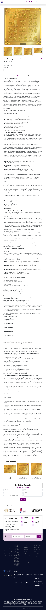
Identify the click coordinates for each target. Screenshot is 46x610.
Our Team (26, 553)
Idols (9, 553)
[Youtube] (6, 575)
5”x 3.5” (10, 69)
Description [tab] (20, 75)
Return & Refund (37, 553)
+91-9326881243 (37, 585)
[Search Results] (24, 2)
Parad (4, 555)
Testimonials (26, 557)
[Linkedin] (11, 575)
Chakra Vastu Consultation (16, 561)
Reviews (25, 560)
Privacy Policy (36, 547)
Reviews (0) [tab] (26, 75)
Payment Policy (37, 551)
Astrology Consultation (16, 558)
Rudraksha (5, 546)
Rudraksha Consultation (16, 549)
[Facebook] (4, 575)
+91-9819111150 (40, 576)
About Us (25, 545)
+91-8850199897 (28, 583)
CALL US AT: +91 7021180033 (23, 487)
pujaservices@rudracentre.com (39, 583)
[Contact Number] (26, 2)
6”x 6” (19, 69)
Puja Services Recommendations (17, 555)
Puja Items (10, 549)
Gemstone (5, 548)
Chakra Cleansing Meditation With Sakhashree (17, 564)
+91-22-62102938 (15, 583)
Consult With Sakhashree (16, 546)
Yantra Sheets (7, 4)
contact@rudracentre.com (38, 574)
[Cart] (31, 2)
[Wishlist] (29, 2)
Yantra (4, 553)
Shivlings (10, 551)
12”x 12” (5, 69)
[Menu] (44, 2)
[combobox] (7, 495)
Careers (25, 551)
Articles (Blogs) (27, 555)
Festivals (10, 555)
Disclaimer (36, 558)
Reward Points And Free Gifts (37, 556)
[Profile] (34, 2)
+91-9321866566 (22, 583)
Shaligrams (11, 546)
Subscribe (40, 536)
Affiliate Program (27, 562)
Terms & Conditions (37, 545)
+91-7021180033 (36, 576)
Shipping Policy (37, 549)
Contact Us (26, 549)
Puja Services (5, 551)
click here (39, 604)
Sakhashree (26, 547)
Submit (23, 499)
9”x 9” (14, 69)
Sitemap (25, 564)
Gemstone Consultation (16, 552)
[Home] (2, 2)
